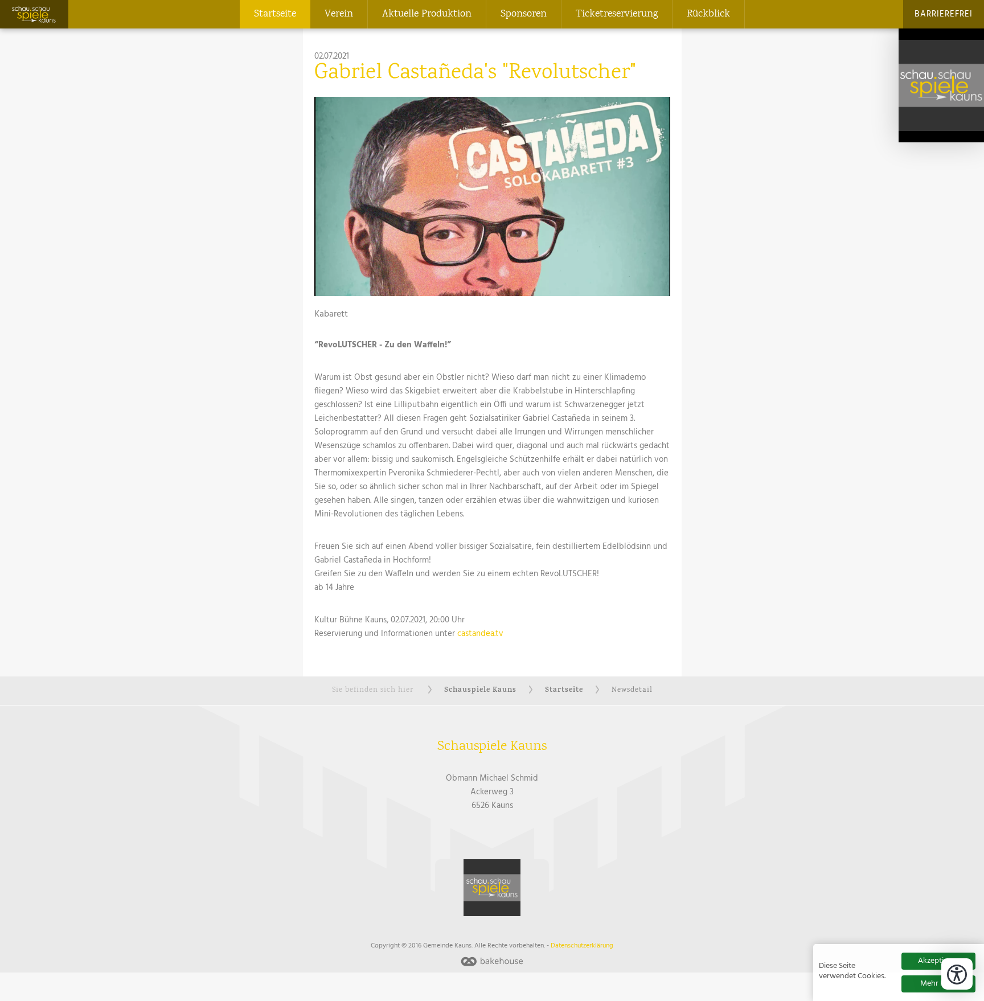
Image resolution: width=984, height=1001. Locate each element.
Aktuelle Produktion (427, 14)
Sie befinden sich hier (372, 690)
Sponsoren (524, 14)
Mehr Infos (938, 983)
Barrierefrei (944, 14)
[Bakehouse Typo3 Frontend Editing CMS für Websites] (492, 963)
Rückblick (708, 14)
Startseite (275, 14)
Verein (339, 14)
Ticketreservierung (617, 14)
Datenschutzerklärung (582, 945)
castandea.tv (480, 634)
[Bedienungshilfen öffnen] (957, 974)
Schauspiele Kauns (480, 690)
